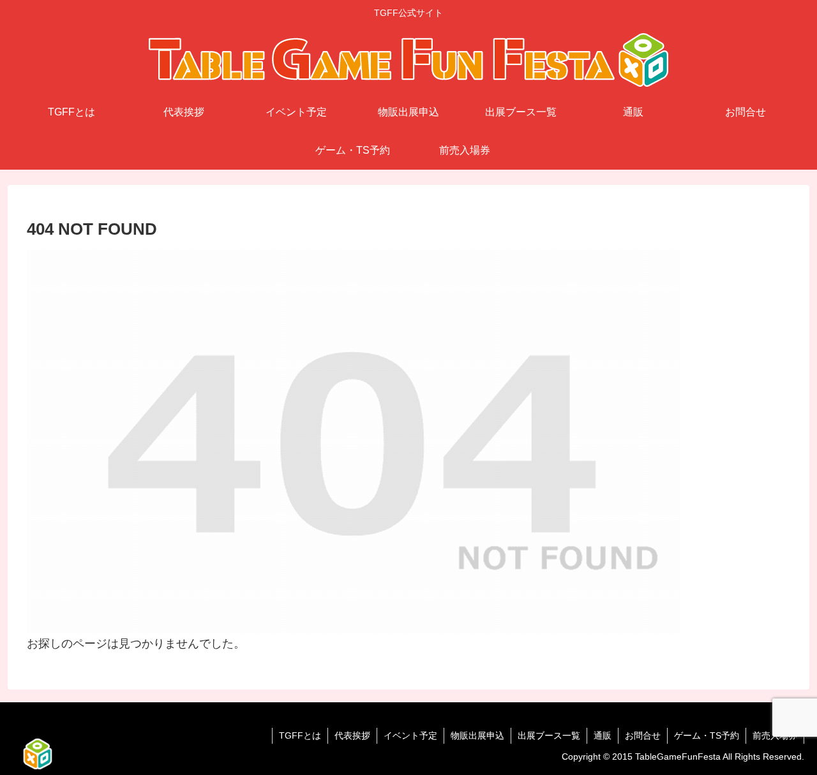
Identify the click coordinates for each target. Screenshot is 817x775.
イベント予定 (410, 735)
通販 (602, 735)
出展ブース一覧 (549, 735)
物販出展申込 (477, 735)
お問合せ (643, 735)
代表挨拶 (352, 735)
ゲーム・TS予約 (706, 735)
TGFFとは (300, 735)
